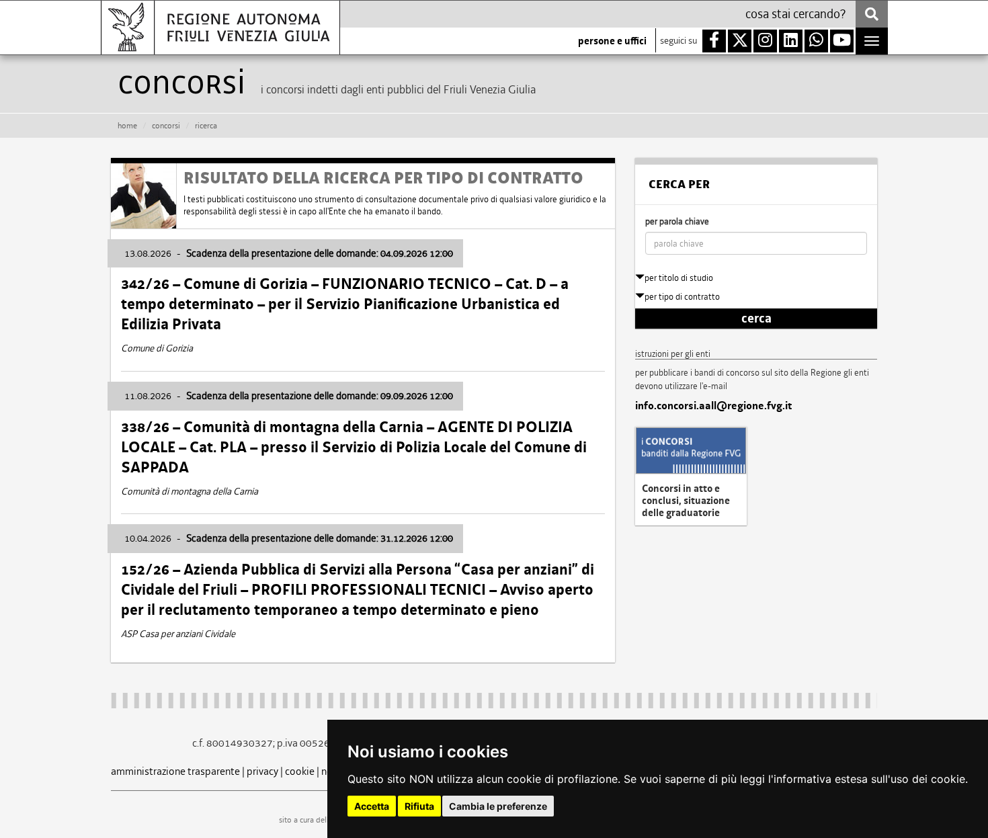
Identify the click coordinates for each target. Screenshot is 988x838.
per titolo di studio (679, 278)
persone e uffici (612, 41)
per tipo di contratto (682, 296)
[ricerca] (872, 14)
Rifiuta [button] (419, 806)
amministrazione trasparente (175, 771)
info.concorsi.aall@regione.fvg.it (713, 406)
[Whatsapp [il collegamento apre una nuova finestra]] (816, 41)
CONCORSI (166, 125)
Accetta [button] (371, 806)
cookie (300, 771)
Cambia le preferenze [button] (498, 806)
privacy (262, 771)
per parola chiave (677, 221)
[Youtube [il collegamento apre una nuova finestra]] (842, 41)
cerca (756, 318)
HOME (127, 125)
